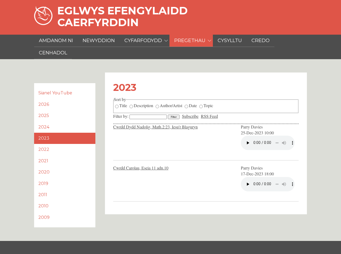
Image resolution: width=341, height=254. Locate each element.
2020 (44, 172)
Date (193, 105)
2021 (43, 160)
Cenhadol (53, 53)
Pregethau (189, 40)
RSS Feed (209, 116)
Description (143, 105)
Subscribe (190, 116)
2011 (42, 194)
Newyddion (99, 40)
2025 (43, 115)
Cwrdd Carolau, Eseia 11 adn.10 (140, 168)
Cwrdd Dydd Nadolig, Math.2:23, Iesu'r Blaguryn (155, 127)
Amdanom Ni (56, 40)
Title (123, 105)
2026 (43, 104)
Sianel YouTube (55, 92)
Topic (208, 105)
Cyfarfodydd (143, 40)
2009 (44, 217)
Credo (260, 40)
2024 (43, 127)
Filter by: (121, 116)
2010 (43, 205)
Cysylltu (230, 40)
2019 (43, 183)
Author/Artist (171, 105)
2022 (43, 149)
